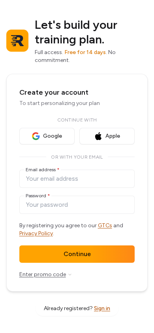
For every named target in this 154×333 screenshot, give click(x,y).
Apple (112, 136)
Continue (77, 254)
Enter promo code (42, 274)
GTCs (105, 225)
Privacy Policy (36, 233)
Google (52, 136)
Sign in (102, 308)
